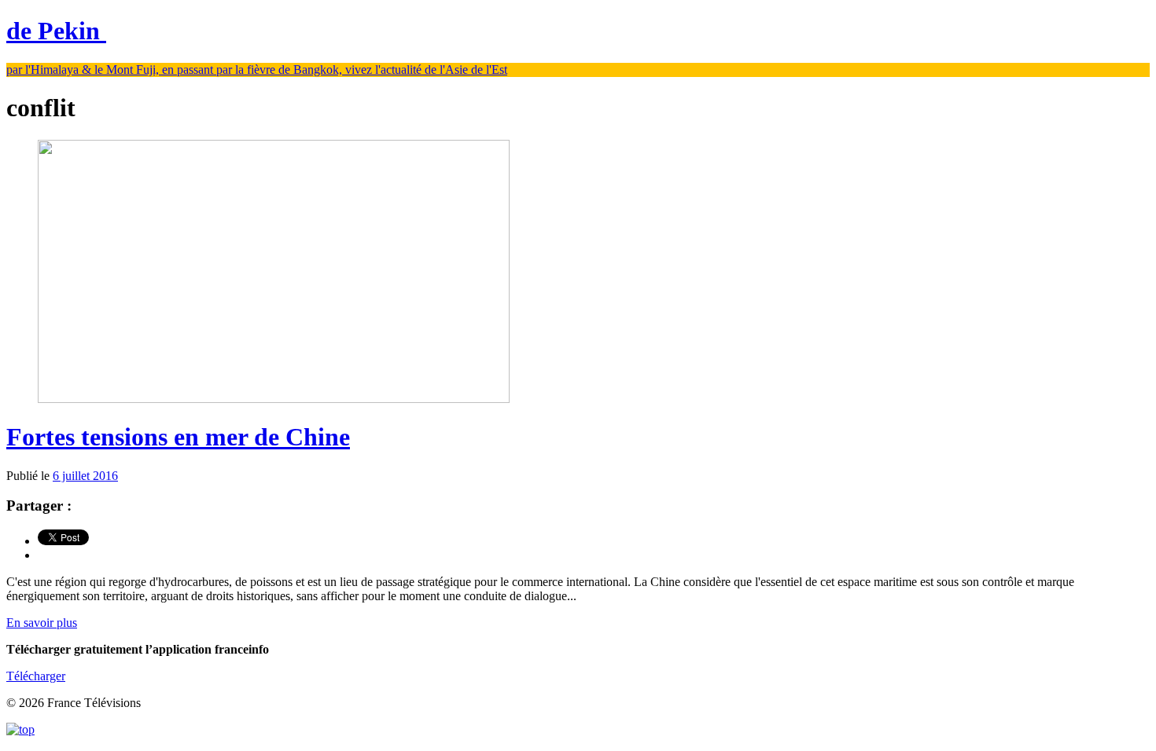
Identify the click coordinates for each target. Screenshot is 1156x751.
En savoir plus (41, 622)
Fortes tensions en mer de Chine (178, 437)
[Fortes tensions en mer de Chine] (274, 398)
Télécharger (35, 676)
